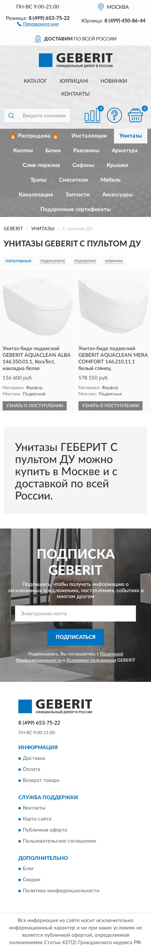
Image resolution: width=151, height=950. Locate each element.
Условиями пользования (91, 660)
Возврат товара (41, 780)
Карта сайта (37, 819)
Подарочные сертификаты (75, 209)
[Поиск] (11, 115)
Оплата (31, 769)
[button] (38, 23)
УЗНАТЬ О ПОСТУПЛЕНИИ (34, 405)
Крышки (117, 165)
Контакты (75, 94)
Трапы (38, 180)
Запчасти (78, 195)
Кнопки (23, 150)
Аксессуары (117, 195)
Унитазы (130, 136)
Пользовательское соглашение (59, 841)
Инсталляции (89, 136)
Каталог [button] (35, 81)
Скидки (31, 880)
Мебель (110, 180)
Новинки (113, 81)
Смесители (73, 180)
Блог (28, 869)
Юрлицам (74, 81)
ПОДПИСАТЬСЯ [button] (76, 637)
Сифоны (83, 165)
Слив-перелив (41, 165)
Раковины (86, 150)
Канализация (36, 195)
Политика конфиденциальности (61, 891)
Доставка (34, 758)
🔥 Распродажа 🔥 (34, 136)
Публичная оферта (45, 830)
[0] (135, 115)
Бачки (53, 150)
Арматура (125, 150)
